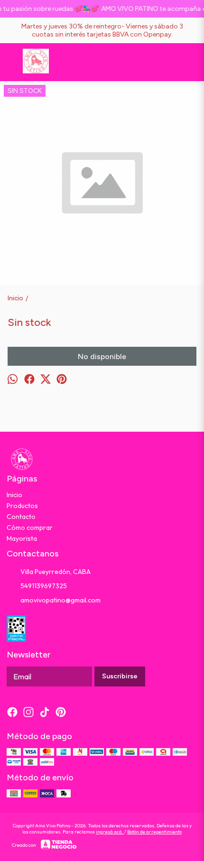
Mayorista (22, 538)
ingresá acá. (110, 832)
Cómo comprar (30, 527)
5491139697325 (43, 586)
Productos (22, 505)
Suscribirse (120, 676)
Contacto (21, 516)
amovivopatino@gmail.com (60, 600)
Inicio (14, 495)
